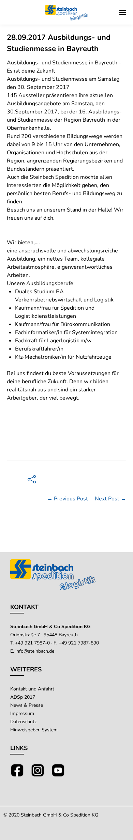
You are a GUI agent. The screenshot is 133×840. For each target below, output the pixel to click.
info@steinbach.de (34, 651)
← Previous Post (67, 498)
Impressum (22, 713)
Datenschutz (23, 721)
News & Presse (26, 705)
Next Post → (110, 498)
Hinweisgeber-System (34, 730)
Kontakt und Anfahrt (32, 689)
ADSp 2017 (22, 697)
